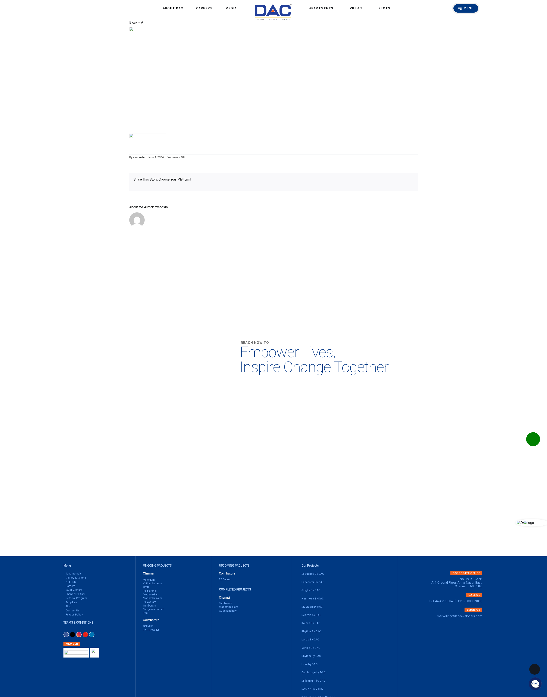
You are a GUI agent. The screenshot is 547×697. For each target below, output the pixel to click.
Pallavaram (149, 602)
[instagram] (79, 634)
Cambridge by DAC (313, 672)
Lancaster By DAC (312, 582)
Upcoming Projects (234, 565)
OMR (146, 587)
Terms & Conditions (78, 622)
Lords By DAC (310, 639)
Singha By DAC (310, 590)
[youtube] (85, 634)
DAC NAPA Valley (312, 688)
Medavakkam (151, 594)
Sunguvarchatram (153, 609)
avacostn (139, 157)
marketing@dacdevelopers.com (459, 616)
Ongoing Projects (157, 565)
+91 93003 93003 (469, 601)
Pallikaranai (150, 590)
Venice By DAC (310, 647)
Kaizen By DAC (310, 623)
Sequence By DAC (312, 573)
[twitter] (72, 634)
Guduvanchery (228, 610)
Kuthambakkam (152, 583)
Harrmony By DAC (312, 598)
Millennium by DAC (313, 680)
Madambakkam (228, 606)
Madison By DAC (312, 606)
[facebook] (66, 634)
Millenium (149, 579)
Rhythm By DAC (311, 631)
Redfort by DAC (311, 615)
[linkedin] (91, 634)
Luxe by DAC (309, 664)
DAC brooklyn (151, 629)
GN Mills (148, 626)
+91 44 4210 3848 (442, 601)
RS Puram (225, 579)
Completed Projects (235, 589)
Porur (146, 613)
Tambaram (149, 605)
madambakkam (152, 598)
